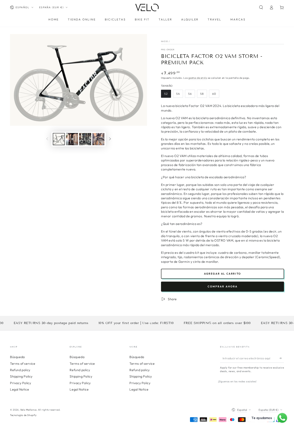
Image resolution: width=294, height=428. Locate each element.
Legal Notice (19, 389)
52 (167, 95)
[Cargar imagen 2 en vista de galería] (72, 139)
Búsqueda (17, 357)
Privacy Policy (20, 383)
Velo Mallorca (28, 409)
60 (215, 95)
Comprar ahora (223, 286)
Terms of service (22, 364)
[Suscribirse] (281, 358)
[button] (261, 7)
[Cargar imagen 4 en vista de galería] (98, 139)
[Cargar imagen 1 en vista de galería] (59, 139)
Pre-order (168, 49)
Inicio (164, 41)
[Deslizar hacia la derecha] (110, 139)
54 (179, 95)
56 (191, 95)
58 (203, 95)
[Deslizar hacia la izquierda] (47, 139)
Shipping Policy (21, 376)
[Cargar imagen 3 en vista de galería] (85, 139)
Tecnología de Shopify (23, 415)
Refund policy (20, 370)
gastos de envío (197, 77)
